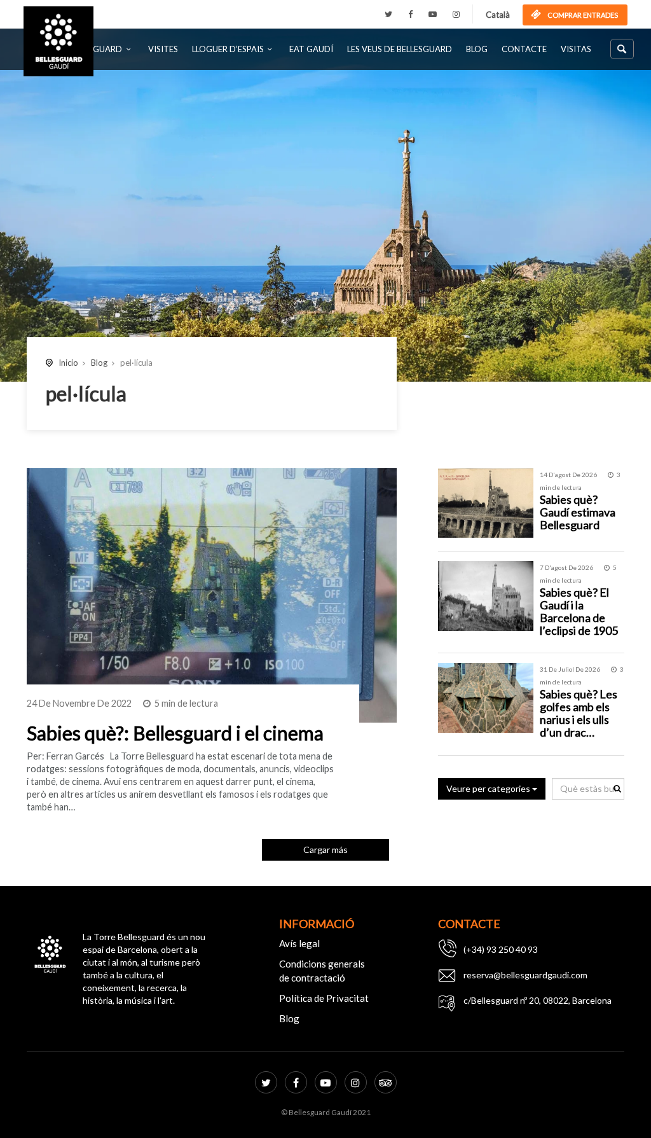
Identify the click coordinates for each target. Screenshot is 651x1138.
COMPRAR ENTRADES (582, 15)
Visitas (576, 49)
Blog (477, 49)
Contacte (524, 49)
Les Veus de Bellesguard (399, 49)
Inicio (68, 362)
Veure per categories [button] (489, 788)
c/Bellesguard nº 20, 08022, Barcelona (537, 1000)
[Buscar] (622, 49)
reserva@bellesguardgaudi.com (525, 974)
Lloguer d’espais (228, 49)
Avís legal (299, 943)
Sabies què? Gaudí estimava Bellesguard (577, 512)
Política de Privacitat (324, 998)
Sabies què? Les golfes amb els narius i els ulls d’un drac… (578, 713)
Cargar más (325, 849)
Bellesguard (94, 49)
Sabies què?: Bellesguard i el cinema (175, 732)
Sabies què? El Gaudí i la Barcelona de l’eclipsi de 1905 (579, 611)
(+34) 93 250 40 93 (500, 949)
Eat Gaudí (311, 49)
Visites (163, 49)
